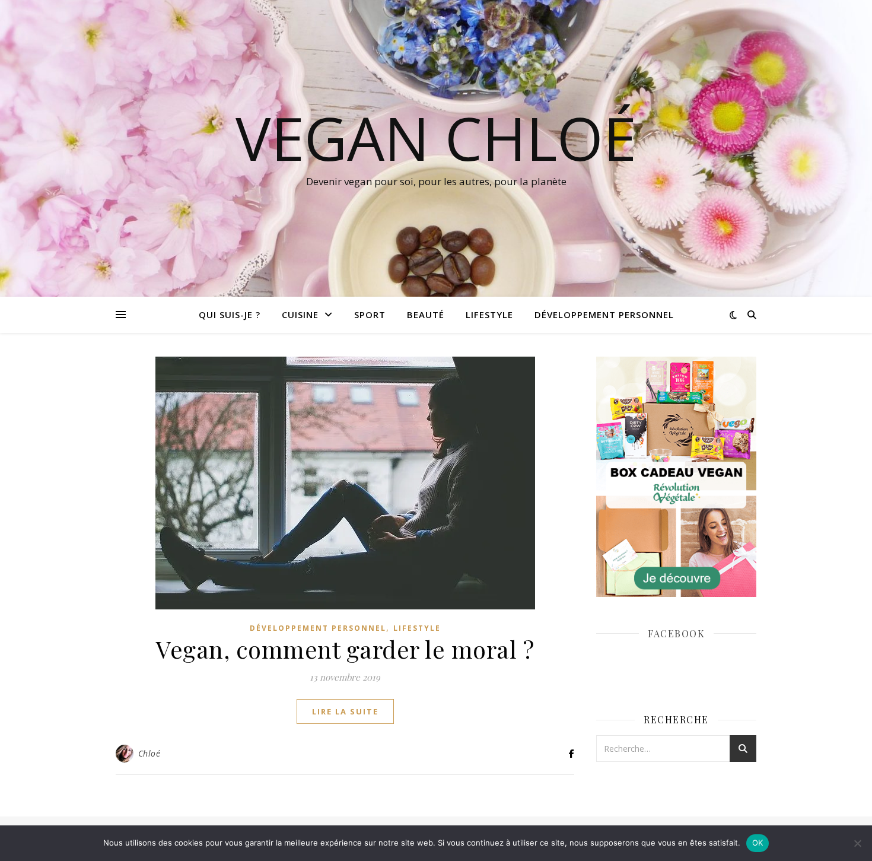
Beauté (425, 314)
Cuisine (300, 314)
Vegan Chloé (436, 137)
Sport (370, 314)
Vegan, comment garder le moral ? (345, 649)
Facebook (676, 633)
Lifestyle (489, 314)
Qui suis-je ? (229, 314)
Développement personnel (604, 314)
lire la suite (345, 711)
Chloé (149, 753)
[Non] (857, 843)
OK (757, 842)
